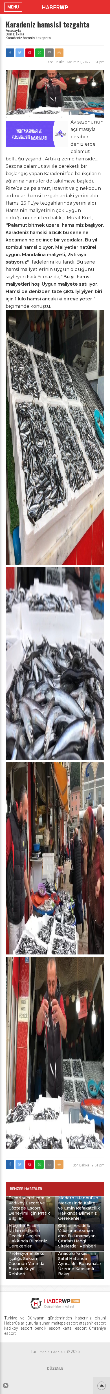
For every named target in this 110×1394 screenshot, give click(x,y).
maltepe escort (64, 1323)
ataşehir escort (92, 1323)
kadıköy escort (18, 1328)
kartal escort (75, 1328)
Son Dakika (15, 34)
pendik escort (47, 1328)
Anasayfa (13, 30)
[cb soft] (37, 145)
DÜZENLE (55, 1368)
